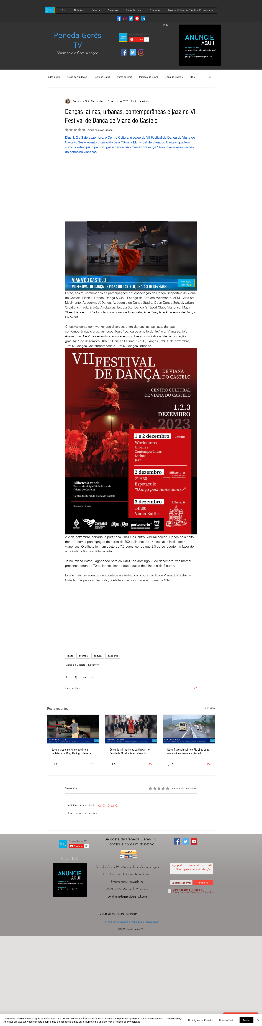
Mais (192, 76)
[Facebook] (119, 18)
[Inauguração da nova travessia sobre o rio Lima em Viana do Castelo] (189, 729)
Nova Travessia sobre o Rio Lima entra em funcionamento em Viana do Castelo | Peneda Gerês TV (188, 751)
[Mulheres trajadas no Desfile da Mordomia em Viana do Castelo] (131, 729)
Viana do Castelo (174, 76)
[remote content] (131, 190)
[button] (210, 76)
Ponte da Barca (102, 76)
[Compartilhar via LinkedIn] (84, 677)
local (70, 655)
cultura (98, 655)
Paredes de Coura (148, 76)
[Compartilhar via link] (93, 677)
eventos (83, 655)
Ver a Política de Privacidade (124, 1021)
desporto (113, 655)
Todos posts (53, 76)
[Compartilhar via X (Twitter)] (75, 677)
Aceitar (246, 1020)
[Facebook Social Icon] (124, 52)
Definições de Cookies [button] (200, 1020)
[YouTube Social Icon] (194, 841)
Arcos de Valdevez (77, 76)
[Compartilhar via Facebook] (66, 677)
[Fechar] (258, 1020)
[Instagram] (125, 18)
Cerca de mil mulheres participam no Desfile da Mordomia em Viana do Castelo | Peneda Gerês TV (130, 751)
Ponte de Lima (124, 76)
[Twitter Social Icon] (133, 52)
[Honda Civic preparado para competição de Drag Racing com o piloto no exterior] (73, 729)
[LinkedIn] (143, 18)
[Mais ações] (195, 101)
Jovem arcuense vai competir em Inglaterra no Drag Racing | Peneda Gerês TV (71, 751)
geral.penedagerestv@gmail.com (127, 896)
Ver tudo (210, 708)
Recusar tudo (226, 1020)
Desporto (93, 664)
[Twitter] (131, 18)
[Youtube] (137, 18)
